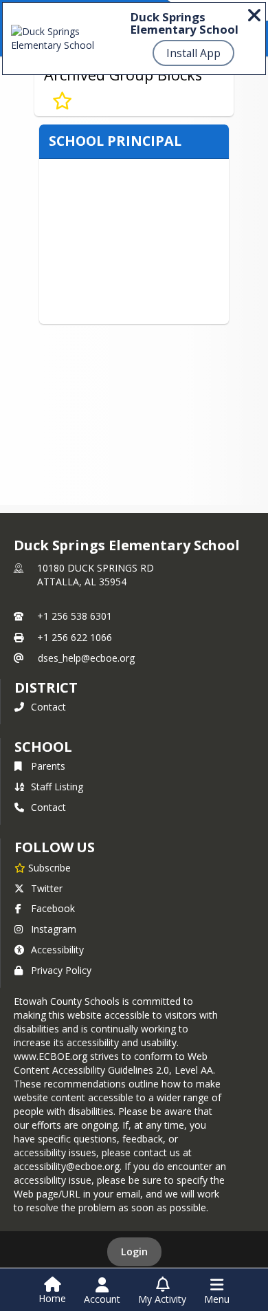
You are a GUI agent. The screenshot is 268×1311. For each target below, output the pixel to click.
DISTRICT (46, 687)
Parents (48, 765)
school (42, 746)
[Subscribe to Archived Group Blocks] (62, 101)
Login (134, 1251)
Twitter (47, 888)
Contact (48, 706)
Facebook (53, 908)
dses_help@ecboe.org (86, 657)
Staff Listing (57, 786)
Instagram (53, 928)
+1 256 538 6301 (74, 615)
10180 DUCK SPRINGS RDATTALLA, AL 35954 (95, 574)
